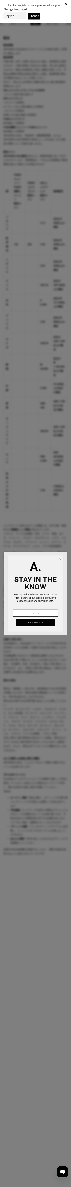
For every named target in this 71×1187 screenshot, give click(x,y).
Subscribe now (35, 622)
